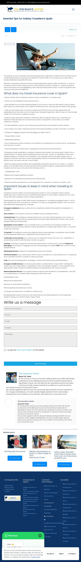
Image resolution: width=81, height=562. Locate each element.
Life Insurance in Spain (30, 499)
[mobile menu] (73, 9)
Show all (73, 30)
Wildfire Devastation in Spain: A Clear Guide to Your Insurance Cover (40, 454)
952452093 (49, 516)
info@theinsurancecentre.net (39, 2)
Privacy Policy (9, 487)
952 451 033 (12, 2)
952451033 (47, 506)
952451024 (49, 503)
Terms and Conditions (25, 350)
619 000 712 (23, 2)
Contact (7, 491)
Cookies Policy (9, 489)
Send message (40, 364)
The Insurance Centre (26, 401)
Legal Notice (8, 485)
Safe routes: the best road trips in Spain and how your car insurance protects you (65, 455)
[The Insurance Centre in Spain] (25, 9)
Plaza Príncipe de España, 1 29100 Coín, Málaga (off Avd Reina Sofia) (50, 492)
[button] (40, 535)
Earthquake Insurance (14, 451)
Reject (61, 554)
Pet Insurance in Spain (30, 497)
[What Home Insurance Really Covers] (79, 553)
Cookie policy (35, 557)
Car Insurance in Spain (31, 491)
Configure (72, 554)
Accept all (50, 554)
